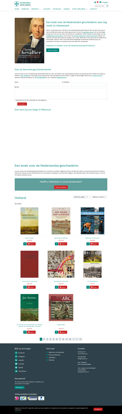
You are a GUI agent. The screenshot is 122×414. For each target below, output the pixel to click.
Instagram (21, 356)
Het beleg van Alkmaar (61, 238)
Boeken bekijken (53, 50)
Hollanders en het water (92, 238)
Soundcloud (22, 371)
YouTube (21, 364)
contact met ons (97, 76)
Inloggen (105, 2)
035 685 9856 (82, 357)
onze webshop (25, 76)
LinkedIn (21, 360)
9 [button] (66, 339)
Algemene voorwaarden (56, 352)
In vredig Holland (93, 281)
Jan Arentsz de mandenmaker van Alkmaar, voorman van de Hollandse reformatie (29, 325)
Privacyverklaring (54, 355)
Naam (16, 82)
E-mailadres (65, 82)
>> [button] (80, 339)
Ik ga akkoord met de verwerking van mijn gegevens (31, 100)
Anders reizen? (29, 238)
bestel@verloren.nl (83, 372)
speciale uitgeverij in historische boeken (86, 36)
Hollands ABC (61, 325)
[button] (40, 9)
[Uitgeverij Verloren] (23, 4)
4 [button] (50, 339)
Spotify (20, 367)
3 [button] (47, 339)
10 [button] (70, 339)
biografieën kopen (87, 32)
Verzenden (21, 104)
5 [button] (53, 339)
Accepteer (98, 409)
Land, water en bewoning (29, 281)
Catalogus (52, 357)
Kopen (32, 244)
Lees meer (18, 412)
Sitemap (51, 360)
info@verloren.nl (61, 77)
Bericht (17, 87)
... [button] (73, 339)
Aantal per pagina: (79, 197)
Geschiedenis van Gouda (61, 281)
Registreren (95, 2)
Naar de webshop (61, 187)
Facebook (21, 353)
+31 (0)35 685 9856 (39, 77)
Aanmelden (19, 387)
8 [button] (63, 339)
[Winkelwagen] (100, 2)
